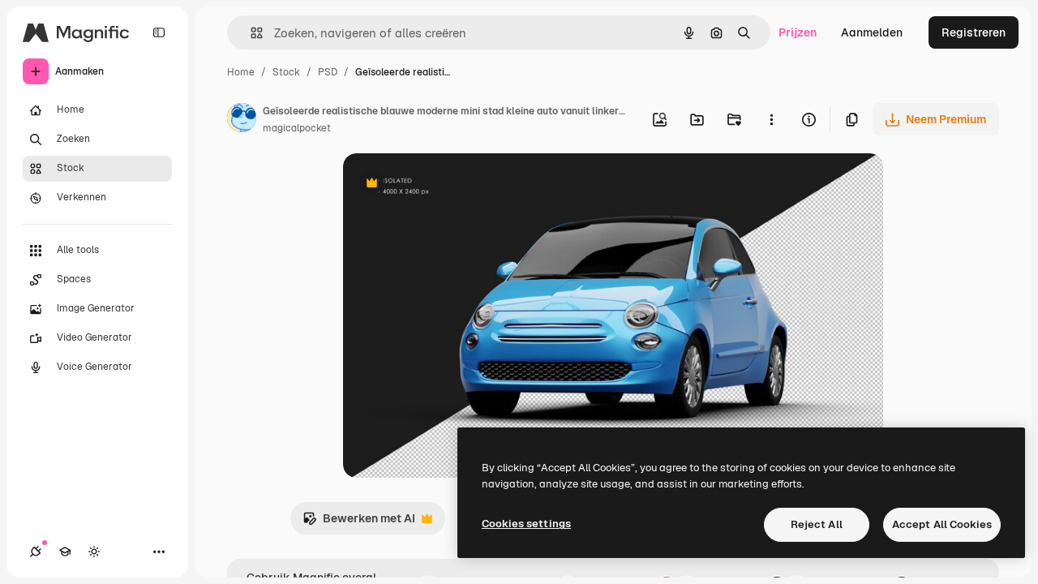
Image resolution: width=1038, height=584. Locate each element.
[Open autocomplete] (250, 33)
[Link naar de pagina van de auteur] (241, 120)
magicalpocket (297, 128)
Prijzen (797, 32)
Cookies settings (526, 523)
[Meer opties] (771, 119)
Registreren (973, 32)
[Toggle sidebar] (159, 32)
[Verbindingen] (36, 552)
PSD (327, 72)
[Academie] (65, 552)
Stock (286, 72)
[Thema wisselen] (94, 552)
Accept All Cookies (942, 524)
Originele (449, 184)
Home (241, 72)
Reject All (817, 524)
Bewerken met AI (358, 523)
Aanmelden (872, 32)
